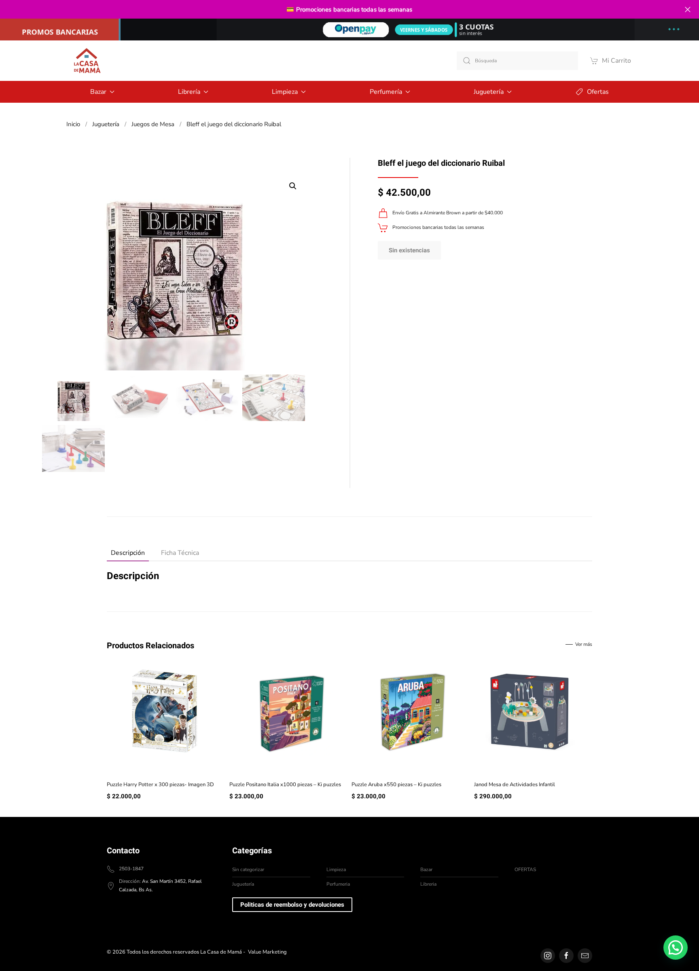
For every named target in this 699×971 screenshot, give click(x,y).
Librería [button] (189, 91)
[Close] (687, 9)
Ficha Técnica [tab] (180, 552)
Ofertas (598, 91)
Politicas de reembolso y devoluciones (292, 904)
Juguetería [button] (489, 91)
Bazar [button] (98, 91)
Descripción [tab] (128, 552)
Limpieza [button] (285, 91)
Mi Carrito (616, 60)
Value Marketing (267, 952)
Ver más (583, 644)
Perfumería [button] (386, 91)
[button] (293, 186)
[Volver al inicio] (86, 60)
